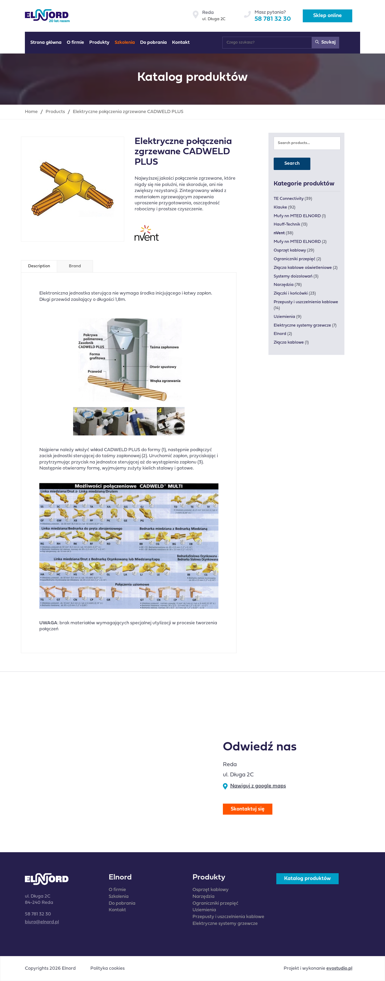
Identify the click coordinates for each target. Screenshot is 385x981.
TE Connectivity (289, 199)
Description (39, 266)
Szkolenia (119, 896)
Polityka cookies (107, 968)
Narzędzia (284, 285)
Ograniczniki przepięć (294, 259)
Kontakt (117, 910)
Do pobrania (122, 903)
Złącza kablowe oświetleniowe (303, 268)
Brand (75, 266)
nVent (279, 233)
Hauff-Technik (287, 224)
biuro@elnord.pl (42, 922)
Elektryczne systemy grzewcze (302, 325)
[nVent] (147, 233)
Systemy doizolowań (293, 276)
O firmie (117, 889)
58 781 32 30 (273, 19)
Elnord (280, 334)
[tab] (39, 266)
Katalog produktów (307, 878)
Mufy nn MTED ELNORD (297, 216)
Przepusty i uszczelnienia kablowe (306, 302)
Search (292, 163)
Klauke (280, 207)
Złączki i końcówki (291, 293)
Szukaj (328, 42)
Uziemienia (284, 317)
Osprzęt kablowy (290, 250)
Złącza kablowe (289, 342)
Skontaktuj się (248, 809)
